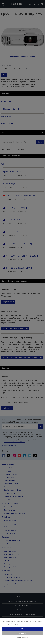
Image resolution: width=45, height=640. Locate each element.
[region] (22, 629)
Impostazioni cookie (22, 637)
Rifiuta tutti (22, 633)
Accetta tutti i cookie (22, 628)
